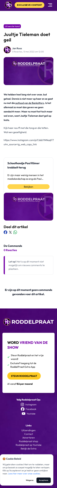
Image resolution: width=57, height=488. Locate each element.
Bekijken (28, 186)
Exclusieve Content (29, 5)
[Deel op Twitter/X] (10, 232)
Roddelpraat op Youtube (28, 444)
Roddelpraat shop (28, 441)
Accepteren (43, 480)
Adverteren (28, 437)
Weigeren (30, 480)
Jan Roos (17, 48)
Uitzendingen (28, 430)
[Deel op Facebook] (5, 232)
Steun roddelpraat (24, 375)
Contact (28, 433)
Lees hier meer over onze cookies (24, 473)
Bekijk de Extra (28, 448)
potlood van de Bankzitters (29, 102)
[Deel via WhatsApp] (15, 232)
